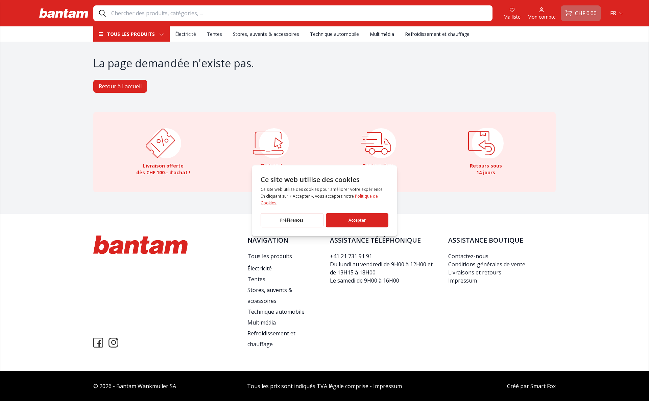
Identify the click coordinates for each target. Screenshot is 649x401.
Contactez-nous (468, 256)
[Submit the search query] (102, 13)
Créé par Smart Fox (531, 386)
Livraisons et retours (474, 272)
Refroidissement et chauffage (437, 34)
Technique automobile (334, 34)
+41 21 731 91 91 (351, 256)
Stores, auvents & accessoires (266, 34)
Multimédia (382, 34)
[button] (616, 13)
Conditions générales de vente (486, 264)
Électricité (185, 34)
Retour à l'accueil (120, 86)
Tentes (214, 34)
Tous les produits (130, 34)
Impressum (462, 280)
